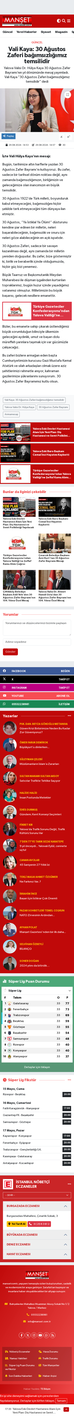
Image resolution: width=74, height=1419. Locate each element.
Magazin (61, 32)
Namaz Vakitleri (18, 1358)
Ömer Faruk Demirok (34, 742)
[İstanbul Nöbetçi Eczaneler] (69, 1184)
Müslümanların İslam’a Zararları (39, 764)
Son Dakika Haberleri (20, 1376)
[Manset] (17, 21)
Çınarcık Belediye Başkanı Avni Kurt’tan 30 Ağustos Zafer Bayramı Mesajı (54, 558)
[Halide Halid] (10, 795)
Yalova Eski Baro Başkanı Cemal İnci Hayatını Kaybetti (53, 522)
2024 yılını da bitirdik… (35, 965)
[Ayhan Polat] (10, 929)
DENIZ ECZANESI (18, 1244)
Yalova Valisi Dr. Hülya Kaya (19, 407)
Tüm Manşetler (51, 1365)
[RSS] (52, 1335)
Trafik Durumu (50, 1358)
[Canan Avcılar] (10, 862)
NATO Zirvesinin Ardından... (37, 915)
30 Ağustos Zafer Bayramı (53, 407)
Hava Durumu (50, 1351)
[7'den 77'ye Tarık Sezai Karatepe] (10, 845)
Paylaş (10, 136)
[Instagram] (34, 1335)
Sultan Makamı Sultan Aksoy (39, 776)
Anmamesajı (11, 414)
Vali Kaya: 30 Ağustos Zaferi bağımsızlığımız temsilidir (34, 400)
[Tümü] (69, 715)
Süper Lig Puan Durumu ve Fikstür (20, 1367)
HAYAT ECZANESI (18, 1254)
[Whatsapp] (46, 1335)
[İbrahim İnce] (10, 896)
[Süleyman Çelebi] (10, 761)
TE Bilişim (45, 1389)
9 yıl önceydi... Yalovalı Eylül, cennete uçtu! (43, 848)
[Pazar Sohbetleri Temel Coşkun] (10, 912)
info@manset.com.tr (39, 1321)
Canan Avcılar (29, 860)
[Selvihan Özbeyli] (10, 946)
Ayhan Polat (28, 927)
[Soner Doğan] (10, 963)
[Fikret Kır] (10, 828)
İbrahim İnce (28, 894)
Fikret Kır (26, 825)
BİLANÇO (26, 948)
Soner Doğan (29, 961)
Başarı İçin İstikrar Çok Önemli (38, 898)
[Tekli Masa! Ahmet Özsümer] (10, 879)
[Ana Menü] (68, 21)
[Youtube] (40, 1335)
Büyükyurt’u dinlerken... (34, 747)
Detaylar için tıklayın (37, 1067)
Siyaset (46, 32)
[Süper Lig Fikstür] (69, 1080)
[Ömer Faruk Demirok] (10, 744)
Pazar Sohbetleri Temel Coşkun (42, 910)
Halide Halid (28, 793)
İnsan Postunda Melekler (35, 797)
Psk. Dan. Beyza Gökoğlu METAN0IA (44, 724)
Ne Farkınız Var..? (30, 881)
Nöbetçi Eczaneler (19, 1351)
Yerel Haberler (27, 32)
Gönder (10, 651)
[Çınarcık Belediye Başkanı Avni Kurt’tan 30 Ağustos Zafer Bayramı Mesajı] (55, 543)
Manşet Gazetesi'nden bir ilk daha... (43, 932)
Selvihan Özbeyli (31, 944)
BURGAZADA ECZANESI (23, 1206)
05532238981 (39, 1314)
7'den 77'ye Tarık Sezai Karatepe (42, 841)
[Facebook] (21, 1335)
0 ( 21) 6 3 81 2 (41, 1224)
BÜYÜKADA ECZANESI (22, 1234)
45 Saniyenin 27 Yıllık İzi (35, 864)
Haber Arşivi (49, 1376)
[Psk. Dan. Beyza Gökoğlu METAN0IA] (10, 728)
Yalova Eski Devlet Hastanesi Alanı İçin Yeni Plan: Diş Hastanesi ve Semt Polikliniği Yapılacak (36, 1413)
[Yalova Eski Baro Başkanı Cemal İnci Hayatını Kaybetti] (55, 506)
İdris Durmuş (29, 810)
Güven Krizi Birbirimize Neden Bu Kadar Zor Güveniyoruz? (45, 730)
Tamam (61, 1400)
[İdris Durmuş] (10, 812)
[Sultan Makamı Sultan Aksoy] (10, 778)
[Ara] (64, 21)
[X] (28, 1335)
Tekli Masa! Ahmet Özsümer (39, 877)
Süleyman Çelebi (31, 759)
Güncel (7, 32)
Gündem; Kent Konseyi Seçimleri (40, 814)
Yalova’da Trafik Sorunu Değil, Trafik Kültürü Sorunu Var (42, 831)
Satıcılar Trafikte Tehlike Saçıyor (40, 780)
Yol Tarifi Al (18, 1224)
